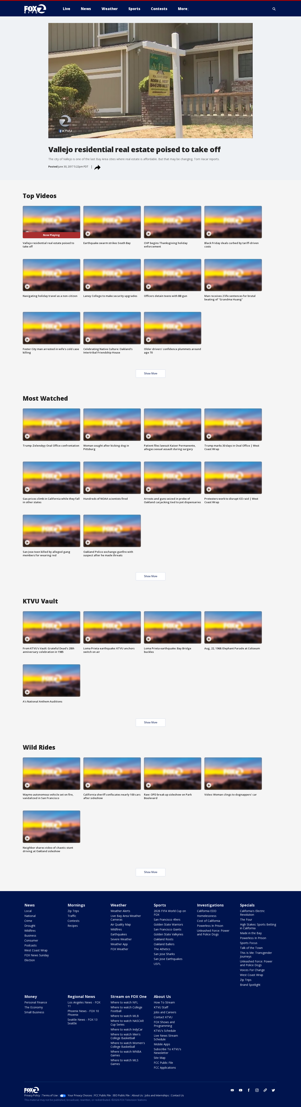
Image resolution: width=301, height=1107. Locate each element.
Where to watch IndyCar (127, 1029)
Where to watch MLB (125, 1016)
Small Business (34, 1012)
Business (30, 935)
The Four (246, 919)
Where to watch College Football (126, 1009)
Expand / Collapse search (274, 9)
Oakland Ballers (164, 944)
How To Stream (164, 1002)
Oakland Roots (163, 939)
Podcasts (30, 945)
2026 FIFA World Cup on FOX (170, 913)
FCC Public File (163, 1063)
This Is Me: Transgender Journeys (256, 954)
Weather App (119, 944)
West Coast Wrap (36, 950)
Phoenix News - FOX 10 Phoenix (83, 1013)
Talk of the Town (251, 948)
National (30, 916)
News (29, 905)
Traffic (72, 916)
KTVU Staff (161, 1007)
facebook (249, 1090)
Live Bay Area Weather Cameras (126, 917)
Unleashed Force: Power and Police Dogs (213, 932)
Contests (73, 921)
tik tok (265, 1090)
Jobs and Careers (165, 1012)
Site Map (159, 1058)
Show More (150, 373)
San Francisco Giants (167, 929)
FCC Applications (165, 1067)
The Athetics (162, 949)
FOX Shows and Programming (164, 1024)
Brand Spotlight (250, 985)
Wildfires (30, 931)
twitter (273, 1090)
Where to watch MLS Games (124, 1062)
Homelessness (206, 916)
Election (29, 960)
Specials (247, 905)
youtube (240, 1090)
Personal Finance (35, 1002)
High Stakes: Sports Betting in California (258, 926)
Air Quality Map (121, 924)
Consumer (31, 940)
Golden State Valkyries (168, 934)
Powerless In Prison (210, 926)
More (182, 8)
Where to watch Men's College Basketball (125, 1036)
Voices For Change (252, 970)
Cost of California (208, 921)
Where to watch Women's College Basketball (128, 1045)
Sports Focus (248, 943)
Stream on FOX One (129, 996)
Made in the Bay (251, 933)
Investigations (210, 905)
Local (28, 911)
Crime (28, 921)
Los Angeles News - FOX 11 (84, 1004)
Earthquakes (119, 934)
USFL (157, 964)
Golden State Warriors (168, 924)
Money (30, 996)
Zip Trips (73, 911)
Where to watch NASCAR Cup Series (127, 1022)
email (232, 1090)
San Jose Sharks (164, 954)
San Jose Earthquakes (168, 959)
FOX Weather (119, 949)
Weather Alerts (120, 911)
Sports (160, 905)
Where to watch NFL (124, 1002)
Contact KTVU (163, 1017)
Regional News (81, 996)
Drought (29, 926)
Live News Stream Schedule (166, 1037)
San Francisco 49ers (167, 919)
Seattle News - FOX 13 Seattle (82, 1021)
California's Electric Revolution (252, 913)
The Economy (33, 1007)
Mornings (76, 905)
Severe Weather (121, 939)
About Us (162, 996)
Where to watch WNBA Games (126, 1053)
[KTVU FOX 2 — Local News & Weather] (37, 9)
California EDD (206, 911)
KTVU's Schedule (165, 1031)
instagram (257, 1090)
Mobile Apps (162, 1044)
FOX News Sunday (36, 955)
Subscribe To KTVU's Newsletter (167, 1051)
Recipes (73, 926)
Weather (119, 905)
